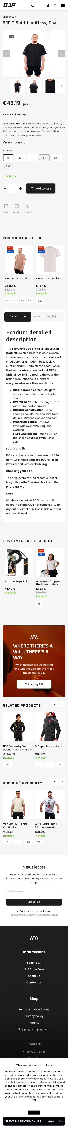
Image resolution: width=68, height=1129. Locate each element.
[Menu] (62, 5)
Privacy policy (34, 1016)
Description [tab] (18, 316)
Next (62, 704)
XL (16, 300)
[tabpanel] (18, 739)
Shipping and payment (34, 1029)
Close (57, 221)
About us (34, 976)
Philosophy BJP (34, 684)
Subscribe (34, 902)
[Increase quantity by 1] (20, 188)
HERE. (34, 1100)
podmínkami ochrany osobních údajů (34, 915)
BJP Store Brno (34, 969)
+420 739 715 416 (34, 1052)
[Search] (33, 5)
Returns (34, 1022)
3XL (30, 300)
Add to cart (43, 188)
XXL (23, 300)
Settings (34, 1112)
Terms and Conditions (34, 1009)
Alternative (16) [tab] (45, 316)
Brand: (9, 17)
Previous (55, 704)
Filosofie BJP (34, 963)
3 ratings (21, 114)
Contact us (34, 982)
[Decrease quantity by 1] (5, 188)
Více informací (15, 142)
